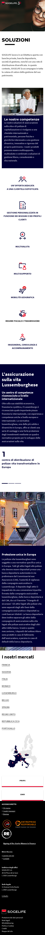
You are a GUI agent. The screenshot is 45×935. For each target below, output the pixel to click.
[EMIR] (22, 795)
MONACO (6, 686)
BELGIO (5, 700)
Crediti (4, 928)
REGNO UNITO (8, 714)
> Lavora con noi (8, 855)
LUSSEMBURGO (9, 693)
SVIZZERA (6, 671)
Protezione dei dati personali (12, 917)
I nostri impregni (9, 811)
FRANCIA (6, 664)
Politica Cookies (8, 926)
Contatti (6, 858)
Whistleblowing (7, 923)
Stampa (6, 814)
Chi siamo (6, 808)
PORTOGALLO (8, 728)
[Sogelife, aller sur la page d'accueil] (22, 3)
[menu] (40, 3)
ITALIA (5, 678)
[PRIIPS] (22, 781)
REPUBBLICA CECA (10, 721)
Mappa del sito (7, 931)
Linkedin (5, 896)
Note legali (6, 920)
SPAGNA (5, 707)
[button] (5, 483)
